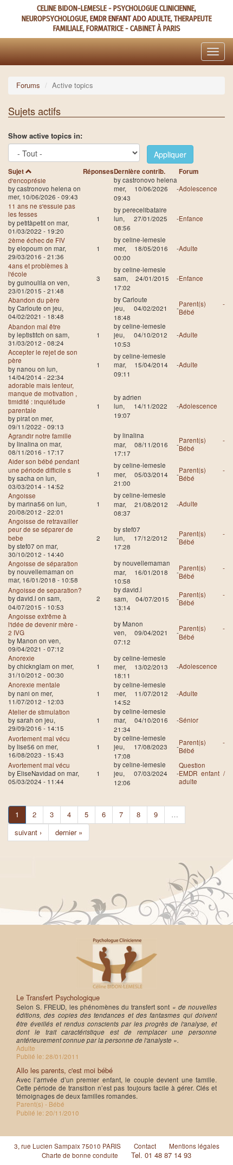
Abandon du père (34, 300)
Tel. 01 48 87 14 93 (161, 1155)
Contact (145, 1146)
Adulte (188, 248)
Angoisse (22, 495)
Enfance (191, 218)
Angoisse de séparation (43, 563)
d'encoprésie (27, 180)
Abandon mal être (34, 326)
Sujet (16, 171)
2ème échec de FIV (36, 240)
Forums (28, 85)
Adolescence (198, 188)
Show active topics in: (45, 136)
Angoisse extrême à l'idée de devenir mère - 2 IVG (42, 624)
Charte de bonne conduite (80, 1155)
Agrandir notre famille (40, 435)
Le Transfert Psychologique (58, 997)
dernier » (68, 832)
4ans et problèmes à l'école (38, 269)
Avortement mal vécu (39, 738)
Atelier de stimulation (39, 711)
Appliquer (170, 154)
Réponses (98, 171)
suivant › (28, 832)
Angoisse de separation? (45, 590)
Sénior (188, 720)
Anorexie (21, 658)
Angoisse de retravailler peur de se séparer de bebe (43, 529)
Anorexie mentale (34, 684)
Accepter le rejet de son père (42, 356)
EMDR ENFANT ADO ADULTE (130, 18)
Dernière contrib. (139, 171)
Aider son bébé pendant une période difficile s (43, 465)
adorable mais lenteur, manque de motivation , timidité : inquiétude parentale (42, 398)
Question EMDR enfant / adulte (202, 773)
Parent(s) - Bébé (202, 307)
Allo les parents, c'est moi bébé (64, 1070)
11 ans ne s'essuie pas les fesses (41, 210)
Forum (188, 171)
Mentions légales (194, 1146)
